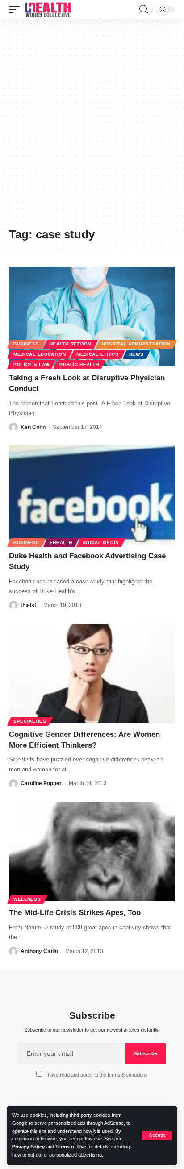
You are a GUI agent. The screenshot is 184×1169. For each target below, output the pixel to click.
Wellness (27, 899)
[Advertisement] (92, 126)
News (136, 354)
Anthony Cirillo (39, 951)
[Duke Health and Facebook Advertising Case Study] (92, 495)
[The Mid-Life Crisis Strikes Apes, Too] (92, 851)
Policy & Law (31, 364)
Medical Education (39, 354)
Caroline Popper (41, 783)
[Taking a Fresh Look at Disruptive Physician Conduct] (92, 316)
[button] (157, 1135)
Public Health (79, 364)
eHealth (61, 542)
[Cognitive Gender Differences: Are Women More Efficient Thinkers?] (92, 673)
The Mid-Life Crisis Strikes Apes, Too (75, 912)
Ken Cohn (33, 427)
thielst (28, 605)
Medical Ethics (97, 354)
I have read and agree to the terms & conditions (96, 1074)
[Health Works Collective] (47, 9)
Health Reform (71, 343)
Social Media (101, 542)
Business (26, 343)
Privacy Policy (28, 1146)
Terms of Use (70, 1146)
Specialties (29, 721)
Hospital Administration (136, 343)
